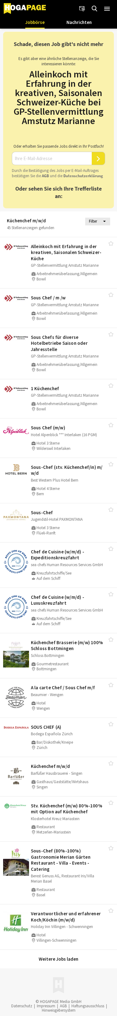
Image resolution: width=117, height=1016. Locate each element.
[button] (107, 8)
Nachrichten (79, 22)
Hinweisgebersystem (59, 1010)
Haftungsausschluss (87, 1006)
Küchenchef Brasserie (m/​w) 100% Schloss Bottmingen (67, 646)
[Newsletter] (82, 8)
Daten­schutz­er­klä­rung (83, 175)
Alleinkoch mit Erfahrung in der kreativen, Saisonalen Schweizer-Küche (66, 252)
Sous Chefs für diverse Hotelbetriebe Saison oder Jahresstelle (59, 343)
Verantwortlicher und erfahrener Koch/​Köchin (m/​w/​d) (66, 917)
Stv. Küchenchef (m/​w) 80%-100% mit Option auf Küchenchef (66, 809)
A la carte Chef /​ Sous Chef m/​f (63, 687)
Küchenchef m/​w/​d (50, 766)
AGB (45, 175)
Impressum (46, 1006)
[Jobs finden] (94, 8)
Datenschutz (21, 1006)
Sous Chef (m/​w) (48, 428)
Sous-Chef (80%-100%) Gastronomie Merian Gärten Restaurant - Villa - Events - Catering (60, 860)
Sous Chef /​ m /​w (48, 298)
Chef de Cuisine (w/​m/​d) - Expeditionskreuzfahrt (57, 555)
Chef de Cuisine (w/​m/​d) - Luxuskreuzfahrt (57, 600)
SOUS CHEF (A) (46, 727)
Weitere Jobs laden (58, 959)
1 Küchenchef (45, 388)
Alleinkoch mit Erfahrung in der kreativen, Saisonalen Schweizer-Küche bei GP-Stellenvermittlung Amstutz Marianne (59, 97)
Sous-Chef (42, 512)
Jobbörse (35, 22)
